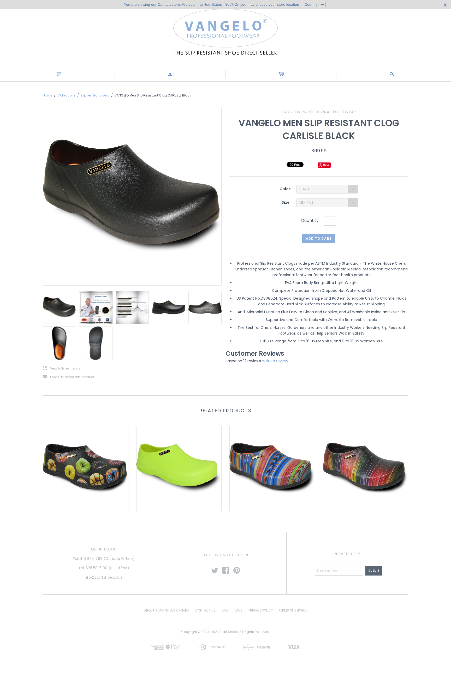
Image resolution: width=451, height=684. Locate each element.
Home (47, 95)
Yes (228, 4)
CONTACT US (205, 610)
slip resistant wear (95, 95)
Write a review (275, 361)
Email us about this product (68, 377)
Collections (66, 95)
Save (326, 165)
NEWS (238, 610)
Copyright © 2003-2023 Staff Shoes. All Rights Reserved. (225, 631)
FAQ (225, 610)
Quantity (310, 220)
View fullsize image (61, 368)
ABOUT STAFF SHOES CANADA (166, 610)
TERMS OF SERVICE (293, 610)
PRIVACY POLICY (260, 610)
